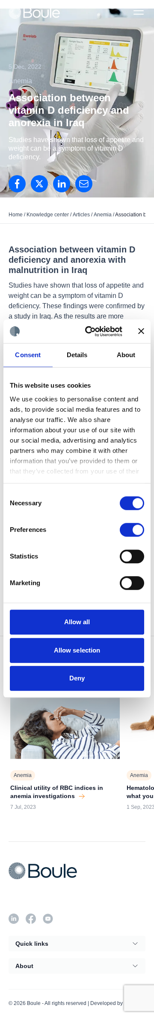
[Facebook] (31, 919)
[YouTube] (48, 919)
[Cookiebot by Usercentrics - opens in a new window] (90, 331)
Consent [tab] (28, 354)
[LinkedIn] (61, 183)
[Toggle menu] (138, 12)
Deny (77, 678)
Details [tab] (77, 354)
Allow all (77, 621)
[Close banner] (141, 331)
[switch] (132, 530)
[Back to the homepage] (34, 12)
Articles (81, 215)
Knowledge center (48, 215)
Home (16, 215)
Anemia (103, 215)
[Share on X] (39, 183)
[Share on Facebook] (17, 183)
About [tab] (126, 354)
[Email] (83, 183)
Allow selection (77, 650)
